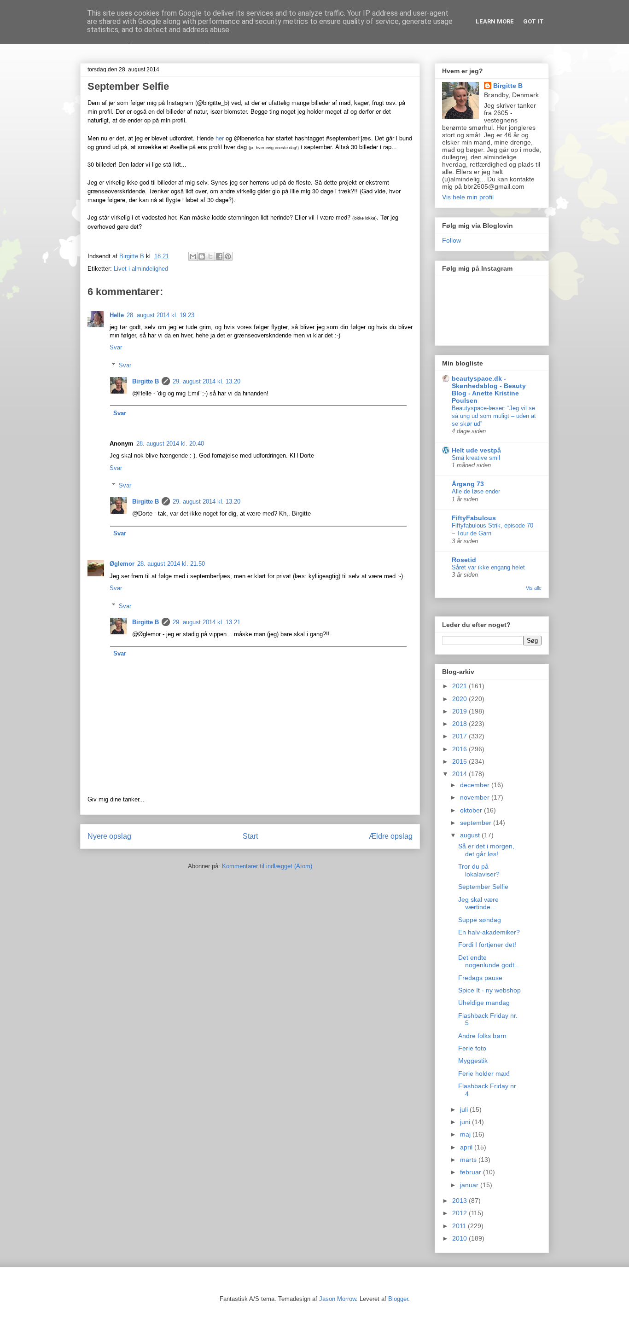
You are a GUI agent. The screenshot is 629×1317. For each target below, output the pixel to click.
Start (250, 836)
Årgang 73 (468, 483)
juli (465, 1109)
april (467, 1147)
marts (469, 1159)
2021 (460, 686)
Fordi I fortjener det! (487, 944)
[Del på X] (210, 256)
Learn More (495, 21)
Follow (451, 240)
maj (466, 1134)
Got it (533, 21)
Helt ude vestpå (476, 450)
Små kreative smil (476, 457)
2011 (460, 1226)
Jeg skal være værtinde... (478, 903)
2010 (460, 1238)
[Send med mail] (193, 256)
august (471, 835)
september (476, 822)
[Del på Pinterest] (228, 256)
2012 (460, 1213)
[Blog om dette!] (201, 256)
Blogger (398, 1298)
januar (470, 1185)
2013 (460, 1200)
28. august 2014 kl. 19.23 (160, 315)
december (475, 785)
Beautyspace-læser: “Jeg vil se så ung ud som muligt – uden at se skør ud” (494, 416)
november (475, 797)
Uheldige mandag (484, 1002)
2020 (460, 698)
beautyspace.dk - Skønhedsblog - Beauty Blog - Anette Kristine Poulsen (489, 389)
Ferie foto (472, 1048)
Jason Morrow (337, 1298)
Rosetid (464, 559)
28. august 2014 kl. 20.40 (170, 443)
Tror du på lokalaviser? (479, 870)
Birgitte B (145, 381)
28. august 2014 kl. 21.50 (171, 563)
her (219, 137)
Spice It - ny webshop (489, 990)
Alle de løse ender (476, 491)
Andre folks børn (482, 1035)
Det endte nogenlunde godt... (489, 961)
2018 (460, 723)
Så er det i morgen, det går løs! (486, 850)
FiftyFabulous (474, 518)
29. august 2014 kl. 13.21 (206, 622)
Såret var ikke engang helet (488, 567)
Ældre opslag (391, 836)
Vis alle (534, 588)
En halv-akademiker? (489, 932)
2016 (460, 749)
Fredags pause (480, 977)
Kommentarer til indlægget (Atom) (267, 866)
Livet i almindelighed (141, 268)
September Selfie (483, 886)
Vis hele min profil (468, 197)
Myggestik (473, 1060)
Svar (116, 347)
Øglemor (122, 563)
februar (471, 1172)
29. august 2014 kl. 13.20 (206, 381)
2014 (460, 773)
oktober (472, 810)
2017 (460, 736)
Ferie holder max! (484, 1073)
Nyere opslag (109, 836)
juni (466, 1122)
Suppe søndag (479, 919)
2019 (460, 711)
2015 (460, 761)
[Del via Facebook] (219, 256)
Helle (117, 315)
